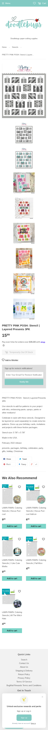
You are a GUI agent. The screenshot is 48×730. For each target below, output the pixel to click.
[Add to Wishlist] (19, 487)
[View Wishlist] (34, 3)
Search (24, 659)
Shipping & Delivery (24, 671)
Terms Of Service (24, 682)
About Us (24, 667)
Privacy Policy (24, 678)
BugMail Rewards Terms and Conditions (24, 685)
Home (4, 47)
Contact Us (24, 663)
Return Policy (24, 674)
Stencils (15, 47)
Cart (44, 3)
